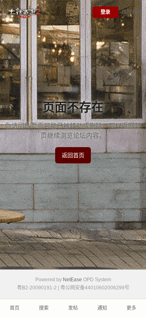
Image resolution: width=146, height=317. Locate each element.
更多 (131, 308)
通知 (102, 308)
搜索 (44, 308)
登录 (105, 12)
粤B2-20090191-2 (37, 288)
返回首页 (73, 155)
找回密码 (131, 12)
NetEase (72, 279)
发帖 (73, 308)
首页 (14, 308)
